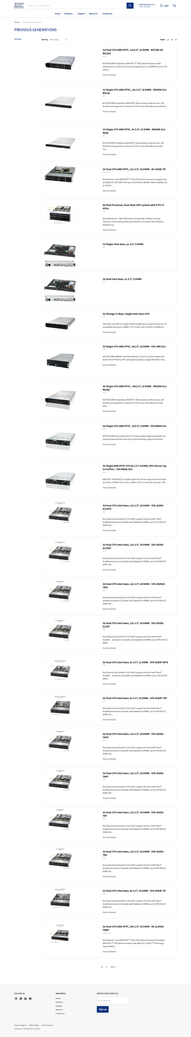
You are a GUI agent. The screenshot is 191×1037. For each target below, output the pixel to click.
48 (176, 39)
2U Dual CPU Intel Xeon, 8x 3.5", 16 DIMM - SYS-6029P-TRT (135, 698)
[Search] (130, 6)
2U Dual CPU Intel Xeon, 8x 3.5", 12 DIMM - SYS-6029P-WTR (135, 662)
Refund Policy (34, 1025)
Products (68, 13)
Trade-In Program (20, 1025)
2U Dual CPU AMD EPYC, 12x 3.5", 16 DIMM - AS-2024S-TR (134, 169)
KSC (104, 96)
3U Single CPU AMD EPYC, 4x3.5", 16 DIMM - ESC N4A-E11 (134, 346)
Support (81, 13)
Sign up (103, 1009)
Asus (104, 56)
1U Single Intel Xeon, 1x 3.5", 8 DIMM (123, 244)
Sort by (45, 39)
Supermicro (107, 172)
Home (57, 13)
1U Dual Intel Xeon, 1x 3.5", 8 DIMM (122, 279)
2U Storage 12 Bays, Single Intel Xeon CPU (126, 313)
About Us (93, 13)
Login (166, 5)
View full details (109, 75)
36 (172, 39)
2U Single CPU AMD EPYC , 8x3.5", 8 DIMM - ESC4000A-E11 (135, 426)
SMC (104, 512)
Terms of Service (47, 1025)
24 (168, 39)
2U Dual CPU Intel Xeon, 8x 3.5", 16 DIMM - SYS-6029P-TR (134, 890)
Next (113, 966)
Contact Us (107, 13)
